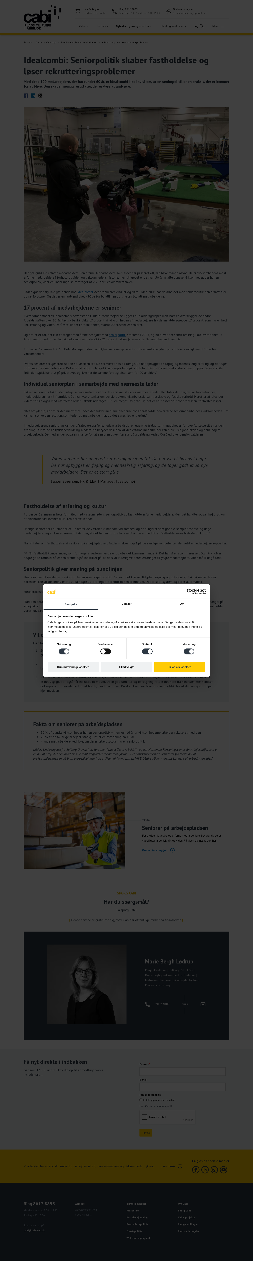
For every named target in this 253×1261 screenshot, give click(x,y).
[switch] (105, 651)
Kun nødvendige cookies (73, 667)
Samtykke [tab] (71, 604)
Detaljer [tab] (126, 603)
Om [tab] (182, 603)
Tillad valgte (126, 667)
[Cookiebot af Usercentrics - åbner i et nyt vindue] (189, 591)
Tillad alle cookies (179, 667)
